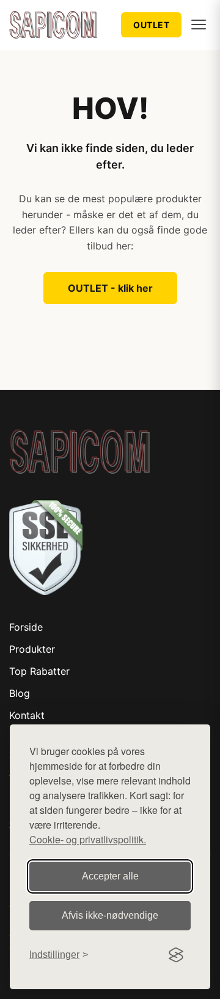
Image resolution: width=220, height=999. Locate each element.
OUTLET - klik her (110, 288)
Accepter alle (110, 876)
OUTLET (151, 25)
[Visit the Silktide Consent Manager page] (176, 955)
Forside (26, 627)
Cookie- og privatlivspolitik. (87, 839)
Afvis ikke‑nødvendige (110, 915)
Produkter (32, 649)
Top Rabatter (39, 671)
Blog (19, 693)
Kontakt (27, 715)
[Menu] (198, 24)
